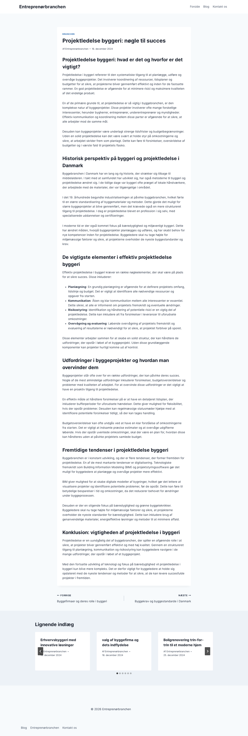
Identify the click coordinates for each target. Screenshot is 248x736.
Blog (206, 6)
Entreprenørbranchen (76, 48)
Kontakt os (220, 6)
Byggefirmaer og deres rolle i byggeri (82, 598)
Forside (195, 6)
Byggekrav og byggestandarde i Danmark (163, 598)
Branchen (68, 34)
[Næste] (207, 651)
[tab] (117, 673)
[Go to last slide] (40, 651)
